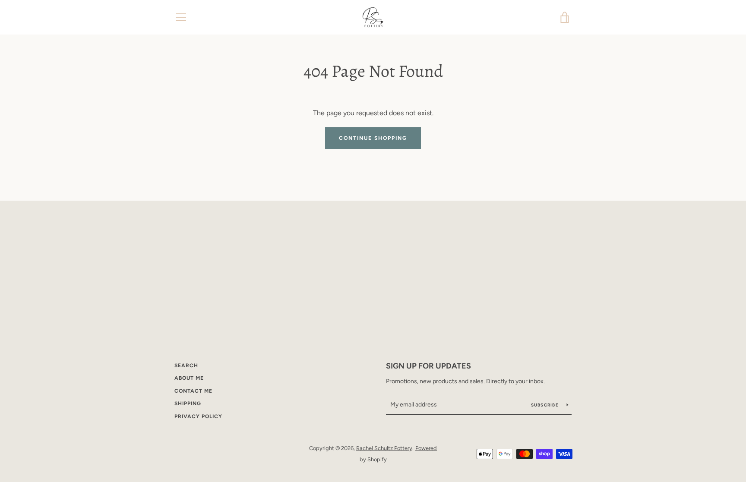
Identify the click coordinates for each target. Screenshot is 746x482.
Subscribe (545, 405)
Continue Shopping (373, 138)
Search (186, 365)
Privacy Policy (198, 416)
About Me (189, 378)
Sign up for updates (428, 366)
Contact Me (193, 391)
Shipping (187, 403)
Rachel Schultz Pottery (384, 448)
